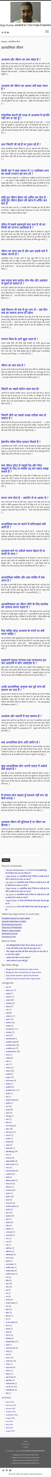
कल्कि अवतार (9, 1081)
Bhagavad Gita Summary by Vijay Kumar (22, 969)
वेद (6, 1319)
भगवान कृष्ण (9, 1232)
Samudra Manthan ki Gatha (14, 921)
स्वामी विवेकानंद (10, 1390)
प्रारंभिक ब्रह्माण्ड (11, 1206)
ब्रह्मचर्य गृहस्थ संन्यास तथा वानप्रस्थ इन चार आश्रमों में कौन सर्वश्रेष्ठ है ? (23, 661)
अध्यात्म (8, 1000)
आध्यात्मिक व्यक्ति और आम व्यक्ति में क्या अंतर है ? (23, 579)
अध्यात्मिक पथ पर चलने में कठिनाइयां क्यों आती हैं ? (23, 525)
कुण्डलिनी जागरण (11, 1090)
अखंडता (8, 994)
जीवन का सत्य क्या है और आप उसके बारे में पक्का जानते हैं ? (24, 252)
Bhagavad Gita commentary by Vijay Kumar (23, 972)
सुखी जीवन (9, 1380)
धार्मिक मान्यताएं (10, 1164)
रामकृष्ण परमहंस (10, 1303)
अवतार (8, 1019)
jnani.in (39, 1474)
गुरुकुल (8, 1110)
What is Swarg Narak (11, 930)
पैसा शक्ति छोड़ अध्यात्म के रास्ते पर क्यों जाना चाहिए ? (22, 632)
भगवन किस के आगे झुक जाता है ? (19, 339)
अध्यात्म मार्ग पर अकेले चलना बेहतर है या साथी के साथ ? (23, 552)
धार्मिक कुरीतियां (10, 1161)
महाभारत (8, 1258)
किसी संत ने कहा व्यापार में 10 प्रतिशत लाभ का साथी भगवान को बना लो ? (25, 172)
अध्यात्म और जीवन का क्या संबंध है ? (21, 59)
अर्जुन (7, 1013)
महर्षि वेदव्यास (9, 1255)
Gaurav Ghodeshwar (15, 870)
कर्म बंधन (8, 1068)
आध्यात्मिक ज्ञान (10, 1048)
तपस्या (7, 1145)
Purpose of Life (9, 936)
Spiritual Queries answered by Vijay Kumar (23, 978)
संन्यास (8, 1364)
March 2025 (10, 1402)
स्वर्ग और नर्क (9, 1387)
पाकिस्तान (8, 1187)
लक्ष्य (7, 1306)
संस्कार (8, 1371)
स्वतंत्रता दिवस (10, 1383)
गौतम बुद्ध (8, 1116)
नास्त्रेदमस (9, 1174)
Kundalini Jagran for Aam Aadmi (16, 918)
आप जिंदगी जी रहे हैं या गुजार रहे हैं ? (21, 144)
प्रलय (7, 1200)
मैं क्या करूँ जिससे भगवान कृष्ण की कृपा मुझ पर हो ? (23, 948)
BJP (7, 987)
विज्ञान (7, 1309)
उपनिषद (8, 1058)
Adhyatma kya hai (9, 933)
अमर (7, 1010)
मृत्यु (7, 1284)
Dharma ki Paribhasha (12, 927)
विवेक (7, 1313)
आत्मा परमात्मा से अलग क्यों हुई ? (17, 960)
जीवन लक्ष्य (9, 1132)
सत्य (7, 1354)
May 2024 (9, 1424)
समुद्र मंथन (9, 1367)
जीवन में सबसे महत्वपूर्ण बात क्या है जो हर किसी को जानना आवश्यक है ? (23, 226)
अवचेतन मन (9, 1016)
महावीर (8, 1261)
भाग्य (7, 1238)
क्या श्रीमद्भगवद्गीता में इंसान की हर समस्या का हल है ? (24, 945)
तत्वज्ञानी (8, 1142)
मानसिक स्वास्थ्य (10, 1274)
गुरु (7, 1106)
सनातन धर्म (9, 1361)
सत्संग (7, 1358)
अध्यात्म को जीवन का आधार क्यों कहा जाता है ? (24, 87)
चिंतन (7, 1122)
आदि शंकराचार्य (10, 1039)
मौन (7, 1293)
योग (7, 1296)
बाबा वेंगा (8, 1209)
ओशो (7, 1061)
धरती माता (9, 1158)
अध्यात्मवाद (9, 1003)
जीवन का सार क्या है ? (13, 365)
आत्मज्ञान (8, 1023)
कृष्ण (7, 1097)
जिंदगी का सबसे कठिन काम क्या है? (20, 389)
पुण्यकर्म (8, 1193)
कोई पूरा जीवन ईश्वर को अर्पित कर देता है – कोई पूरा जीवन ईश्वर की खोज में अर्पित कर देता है (24, 200)
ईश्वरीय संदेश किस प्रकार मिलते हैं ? (21, 442)
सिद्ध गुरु (8, 1374)
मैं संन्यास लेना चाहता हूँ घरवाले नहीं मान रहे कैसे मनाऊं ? (24, 796)
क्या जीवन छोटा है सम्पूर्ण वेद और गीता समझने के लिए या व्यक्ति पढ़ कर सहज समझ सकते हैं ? (25, 468)
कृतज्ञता (8, 1093)
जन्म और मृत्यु (9, 1126)
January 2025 (10, 1408)
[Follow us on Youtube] (8, 32)
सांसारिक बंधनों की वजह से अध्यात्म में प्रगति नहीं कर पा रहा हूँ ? (25, 116)
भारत (7, 1242)
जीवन (7, 1129)
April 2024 (9, 1428)
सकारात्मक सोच (10, 1348)
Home (4, 41)
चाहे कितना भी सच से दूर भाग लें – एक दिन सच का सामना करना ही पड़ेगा (24, 311)
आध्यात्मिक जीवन (10, 1045)
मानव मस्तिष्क (9, 1264)
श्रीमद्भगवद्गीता (10, 1342)
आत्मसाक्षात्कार (10, 1029)
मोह (7, 1290)
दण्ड (7, 1155)
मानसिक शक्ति (10, 1271)
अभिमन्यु (8, 1006)
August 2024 (10, 1418)
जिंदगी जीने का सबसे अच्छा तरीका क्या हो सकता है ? (23, 416)
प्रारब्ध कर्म (9, 1203)
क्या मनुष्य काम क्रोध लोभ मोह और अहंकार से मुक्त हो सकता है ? (24, 282)
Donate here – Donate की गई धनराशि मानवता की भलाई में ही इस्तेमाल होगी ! (26, 1451)
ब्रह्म (7, 1213)
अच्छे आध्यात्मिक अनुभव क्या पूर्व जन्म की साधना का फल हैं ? (23, 688)
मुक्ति (7, 1280)
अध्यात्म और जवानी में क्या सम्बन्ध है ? (21, 716)
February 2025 (11, 1405)
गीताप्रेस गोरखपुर (11, 1100)
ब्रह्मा (7, 1219)
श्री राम (8, 1335)
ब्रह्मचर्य (8, 1216)
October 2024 (10, 1412)
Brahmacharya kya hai (12, 924)
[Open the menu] (47, 31)
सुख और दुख (9, 1377)
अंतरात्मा (8, 997)
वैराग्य (7, 1325)
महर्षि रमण (8, 1248)
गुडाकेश (8, 1103)
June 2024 (9, 1421)
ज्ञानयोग (8, 1139)
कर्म (7, 1064)
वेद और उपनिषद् (10, 1322)
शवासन (8, 1329)
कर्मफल (8, 1071)
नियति (7, 1177)
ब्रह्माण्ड (8, 1222)
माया (7, 1277)
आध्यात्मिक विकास (11, 1052)
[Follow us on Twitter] (3, 32)
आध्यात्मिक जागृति (11, 1042)
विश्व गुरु (8, 1316)
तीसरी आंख (9, 1148)
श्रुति (7, 1345)
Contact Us (25, 1444)
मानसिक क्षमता (10, 1267)
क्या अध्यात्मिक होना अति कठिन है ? (20, 742)
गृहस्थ (7, 1113)
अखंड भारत (9, 990)
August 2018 (10, 1431)
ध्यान (7, 1168)
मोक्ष (7, 1287)
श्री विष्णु (8, 1338)
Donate (25, 1447)
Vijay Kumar (11, 876)
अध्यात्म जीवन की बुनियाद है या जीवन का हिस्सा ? (23, 823)
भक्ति (7, 1226)
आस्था (7, 1055)
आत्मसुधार (9, 1032)
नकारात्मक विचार (10, 1171)
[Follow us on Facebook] (5, 32)
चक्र (7, 1119)
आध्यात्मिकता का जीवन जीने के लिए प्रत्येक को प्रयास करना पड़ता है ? (24, 605)
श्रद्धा (7, 1332)
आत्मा (7, 1035)
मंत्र (7, 1245)
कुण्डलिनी (8, 1087)
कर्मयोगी (8, 1074)
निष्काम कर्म (9, 1184)
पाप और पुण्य (9, 1190)
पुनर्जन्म (8, 1197)
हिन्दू (7, 1393)
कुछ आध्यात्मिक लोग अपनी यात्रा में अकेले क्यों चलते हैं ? (24, 767)
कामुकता (8, 1084)
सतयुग (7, 1351)
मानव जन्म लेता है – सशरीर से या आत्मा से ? (24, 498)
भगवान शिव (9, 1235)
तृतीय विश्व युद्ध (10, 1151)
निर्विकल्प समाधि (10, 1180)
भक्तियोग (8, 1229)
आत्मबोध (8, 1026)
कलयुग (8, 1077)
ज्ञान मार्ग (8, 1135)
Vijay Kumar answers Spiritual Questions (22, 975)
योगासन (8, 1300)
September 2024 (12, 1415)
